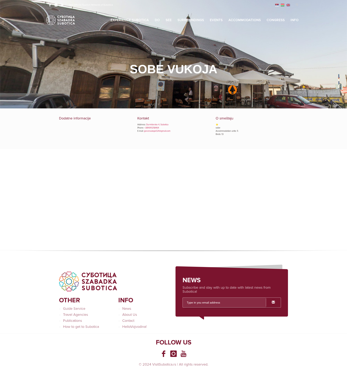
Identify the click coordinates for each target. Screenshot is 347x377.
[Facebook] (50, 5)
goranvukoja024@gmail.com (157, 131)
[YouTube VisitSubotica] (184, 354)
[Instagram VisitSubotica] (173, 354)
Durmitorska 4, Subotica (157, 124)
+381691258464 (151, 127)
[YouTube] (62, 5)
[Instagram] (56, 5)
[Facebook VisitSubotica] (163, 354)
